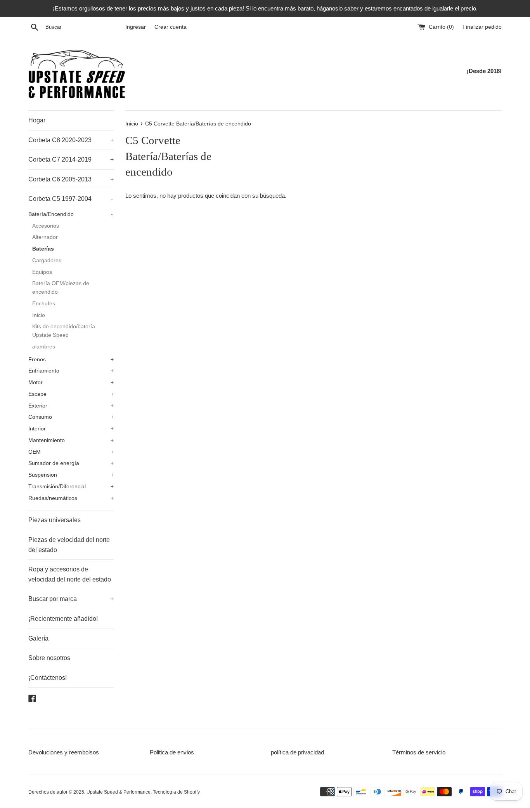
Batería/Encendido (70, 214)
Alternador (45, 237)
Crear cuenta (170, 27)
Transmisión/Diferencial (71, 486)
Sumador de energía (71, 463)
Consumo (71, 417)
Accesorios (45, 226)
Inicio (38, 315)
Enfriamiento (71, 371)
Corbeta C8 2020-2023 (71, 140)
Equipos (42, 272)
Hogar (36, 120)
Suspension (71, 475)
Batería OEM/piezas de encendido (60, 287)
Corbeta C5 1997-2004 (70, 198)
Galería (38, 638)
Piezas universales (54, 520)
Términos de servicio (418, 752)
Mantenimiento (71, 440)
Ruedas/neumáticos (71, 498)
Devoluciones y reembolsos (63, 752)
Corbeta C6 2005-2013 (71, 179)
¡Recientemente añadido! (63, 618)
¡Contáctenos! (47, 677)
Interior (71, 429)
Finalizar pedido (482, 27)
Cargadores (46, 260)
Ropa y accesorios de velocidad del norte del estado (69, 574)
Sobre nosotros (49, 658)
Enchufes (43, 303)
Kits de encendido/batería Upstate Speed (63, 331)
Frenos (71, 359)
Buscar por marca (71, 599)
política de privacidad (297, 752)
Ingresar (135, 27)
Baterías (43, 249)
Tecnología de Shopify (176, 792)
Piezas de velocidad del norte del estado (69, 544)
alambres (43, 347)
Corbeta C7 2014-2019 (71, 159)
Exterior (71, 406)
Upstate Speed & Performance (119, 792)
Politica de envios (172, 752)
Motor (71, 382)
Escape (71, 394)
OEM (71, 452)
